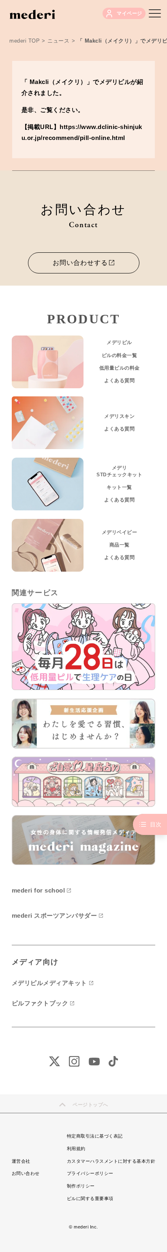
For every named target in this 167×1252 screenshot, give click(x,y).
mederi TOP (24, 41)
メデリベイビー (119, 532)
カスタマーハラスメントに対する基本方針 (111, 1161)
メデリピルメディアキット (49, 982)
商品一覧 (119, 545)
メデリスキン (119, 416)
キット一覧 (119, 487)
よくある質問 (119, 380)
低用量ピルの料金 (119, 368)
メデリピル (119, 342)
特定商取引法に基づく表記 (95, 1136)
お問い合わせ (26, 1173)
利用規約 (76, 1148)
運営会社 (21, 1161)
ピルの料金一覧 (119, 355)
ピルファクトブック (40, 1003)
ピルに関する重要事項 (90, 1198)
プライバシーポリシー (90, 1173)
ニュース (58, 41)
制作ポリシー (81, 1185)
